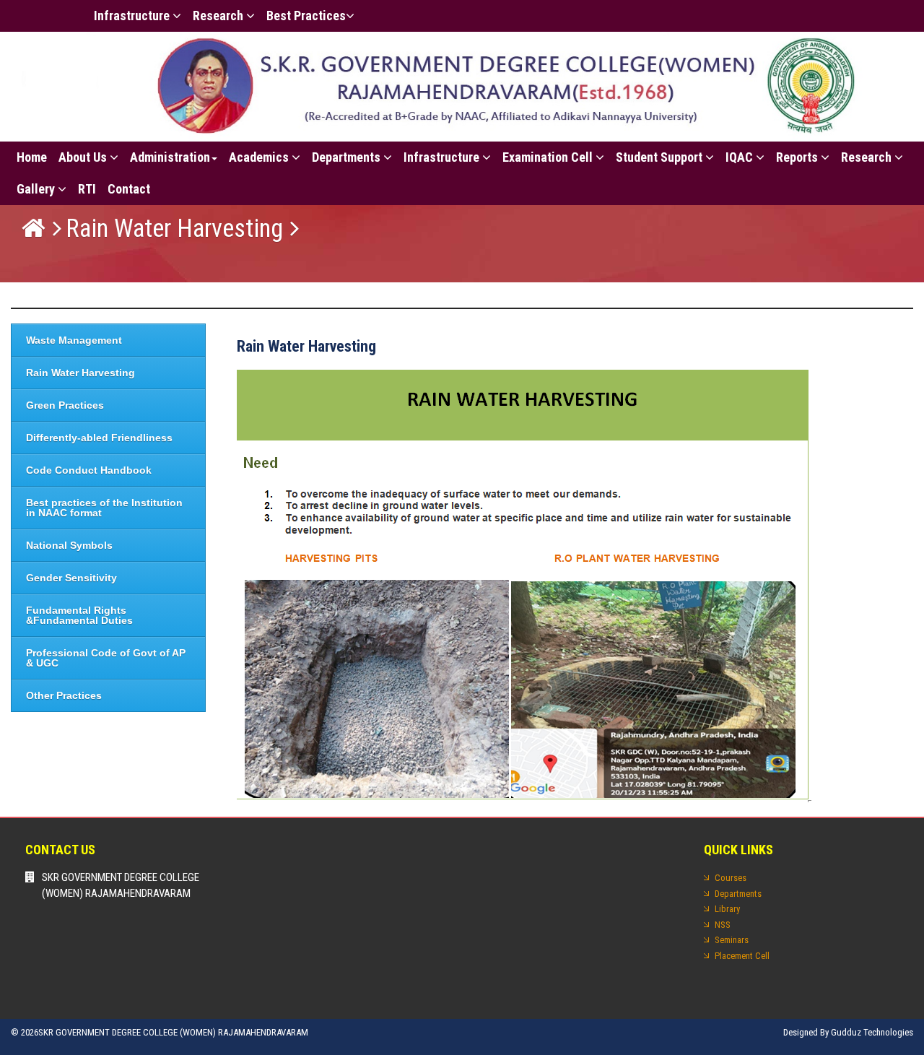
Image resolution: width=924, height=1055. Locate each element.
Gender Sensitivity (71, 577)
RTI (87, 188)
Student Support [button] (660, 157)
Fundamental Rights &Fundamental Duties (79, 615)
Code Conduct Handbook (89, 470)
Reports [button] (798, 157)
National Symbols (69, 545)
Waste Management (74, 340)
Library (727, 908)
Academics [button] (260, 157)
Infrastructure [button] (133, 15)
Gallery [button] (37, 188)
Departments (347, 157)
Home (32, 157)
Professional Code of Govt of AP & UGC (106, 658)
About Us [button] (84, 157)
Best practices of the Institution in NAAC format (104, 507)
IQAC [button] (740, 157)
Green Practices (65, 405)
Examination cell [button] (549, 157)
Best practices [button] (306, 15)
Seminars (732, 939)
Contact (129, 188)
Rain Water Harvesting (174, 228)
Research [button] (219, 15)
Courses (730, 877)
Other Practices (64, 695)
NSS (723, 924)
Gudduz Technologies (872, 1032)
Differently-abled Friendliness (99, 437)
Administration (170, 157)
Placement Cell (742, 955)
